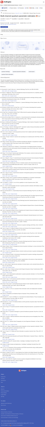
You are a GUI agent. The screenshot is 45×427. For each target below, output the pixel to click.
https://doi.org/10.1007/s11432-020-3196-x (8, 24)
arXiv (8, 90)
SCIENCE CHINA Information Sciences (7, 13)
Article (3, 90)
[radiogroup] (7, 34)
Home (1, 5)
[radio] (4, 34)
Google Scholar (13, 90)
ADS (6, 90)
